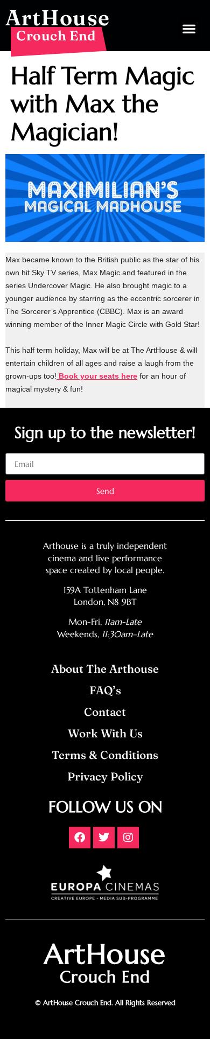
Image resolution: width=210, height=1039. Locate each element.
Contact (105, 712)
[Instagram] (128, 837)
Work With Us (105, 733)
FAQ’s (105, 690)
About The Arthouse (105, 668)
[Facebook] (79, 837)
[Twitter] (104, 837)
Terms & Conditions (105, 755)
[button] (189, 28)
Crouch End (56, 35)
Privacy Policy (105, 776)
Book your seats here (97, 376)
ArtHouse (57, 17)
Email (15, 448)
